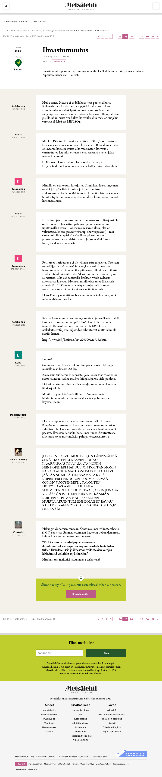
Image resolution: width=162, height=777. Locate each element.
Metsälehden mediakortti (111, 714)
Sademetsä (59, 61)
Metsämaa (80, 731)
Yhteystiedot (64, 764)
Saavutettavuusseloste (26, 769)
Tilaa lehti (20, 764)
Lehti (80, 714)
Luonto (24, 21)
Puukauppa (49, 719)
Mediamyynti (50, 764)
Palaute (75, 764)
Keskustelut (12, 21)
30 (147, 36)
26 (131, 36)
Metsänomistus (49, 714)
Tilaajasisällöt (80, 740)
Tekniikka (49, 723)
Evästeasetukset (103, 764)
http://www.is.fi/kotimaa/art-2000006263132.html (74, 340)
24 (120, 36)
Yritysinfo (112, 710)
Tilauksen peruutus (112, 719)
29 (141, 36)
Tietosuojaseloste (121, 764)
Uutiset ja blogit (80, 710)
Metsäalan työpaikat (81, 736)
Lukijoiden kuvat (80, 723)
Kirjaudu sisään (80, 594)
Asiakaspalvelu (35, 764)
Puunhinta (80, 727)
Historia (112, 723)
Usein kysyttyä (87, 764)
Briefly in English (112, 727)
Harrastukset (49, 727)
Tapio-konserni (111, 731)
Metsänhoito (49, 710)
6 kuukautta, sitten (83, 30)
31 (153, 36)
